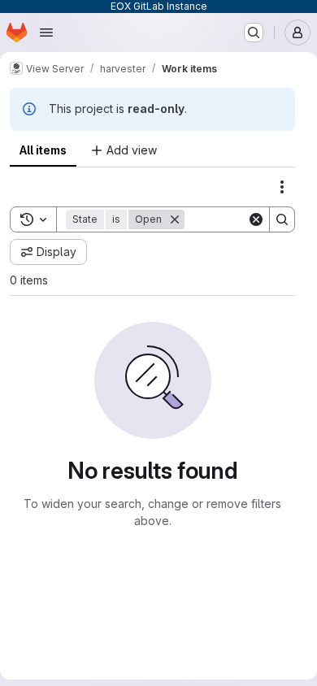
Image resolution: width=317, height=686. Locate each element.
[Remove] (175, 219)
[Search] (282, 219)
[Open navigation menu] (46, 33)
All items (43, 150)
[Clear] (256, 219)
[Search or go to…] (253, 32)
